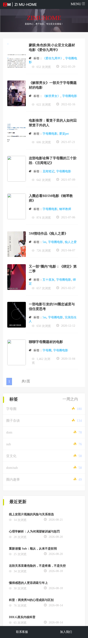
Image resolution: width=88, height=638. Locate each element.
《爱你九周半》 (53, 58)
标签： (38, 58)
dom (9, 432)
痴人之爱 (71, 242)
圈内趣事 (13, 479)
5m (44, 242)
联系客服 (22, 632)
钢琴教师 (65, 209)
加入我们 (66, 632)
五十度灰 (48, 279)
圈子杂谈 (13, 420)
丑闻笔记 (48, 171)
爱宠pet (64, 133)
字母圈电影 (69, 96)
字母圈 (47, 350)
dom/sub (12, 468)
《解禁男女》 (51, 96)
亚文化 (11, 456)
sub (8, 444)
